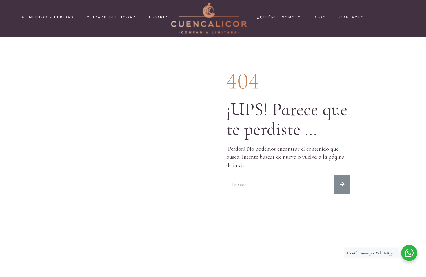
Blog (320, 17)
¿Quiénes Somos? (279, 17)
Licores (159, 17)
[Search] (342, 184)
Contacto (351, 17)
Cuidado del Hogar (111, 17)
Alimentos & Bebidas (48, 17)
